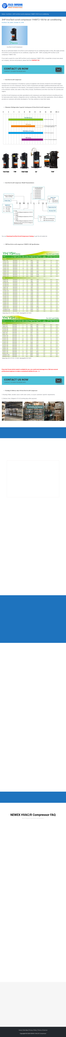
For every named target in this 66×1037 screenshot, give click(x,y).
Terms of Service (42, 1030)
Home (20, 1030)
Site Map (25, 1030)
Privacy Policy (33, 1030)
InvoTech (4, 22)
